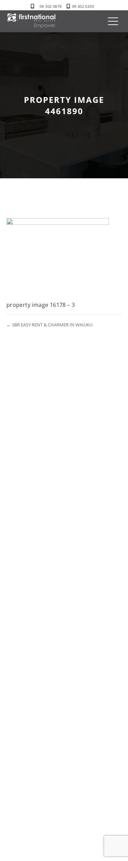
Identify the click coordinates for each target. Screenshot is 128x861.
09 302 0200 (83, 6)
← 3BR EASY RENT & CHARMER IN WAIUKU (49, 325)
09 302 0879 (50, 6)
